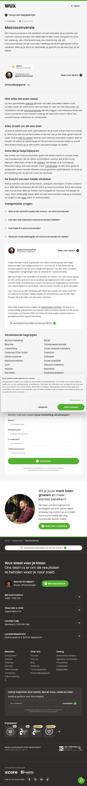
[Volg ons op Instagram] (35, 779)
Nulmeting (49, 368)
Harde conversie (13, 356)
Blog (32, 662)
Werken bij (35, 666)
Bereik (47, 340)
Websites (9, 659)
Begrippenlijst (17, 541)
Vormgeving (10, 673)
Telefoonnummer (16, 449)
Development (11, 656)
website (29, 103)
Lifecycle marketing (54, 364)
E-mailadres (14, 439)
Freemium (49, 352)
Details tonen (75, 400)
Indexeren (49, 356)
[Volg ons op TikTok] (47, 779)
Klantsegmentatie (14, 360)
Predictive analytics (54, 372)
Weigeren (42, 407)
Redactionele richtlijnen (66, 656)
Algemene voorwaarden (66, 659)
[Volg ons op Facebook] (29, 779)
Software (9, 666)
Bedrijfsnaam (14, 430)
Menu (77, 5)
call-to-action (25, 137)
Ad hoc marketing (14, 340)
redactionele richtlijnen (51, 307)
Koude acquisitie (52, 360)
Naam (11, 420)
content (41, 162)
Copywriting (11, 348)
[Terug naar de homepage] (10, 6)
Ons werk (34, 656)
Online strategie (11, 669)
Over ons (34, 659)
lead (24, 197)
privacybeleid (53, 470)
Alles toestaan (71, 407)
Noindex (9, 368)
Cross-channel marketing (57, 348)
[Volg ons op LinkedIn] (41, 779)
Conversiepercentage (55, 344)
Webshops (9, 662)
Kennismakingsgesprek (40, 673)
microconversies (32, 110)
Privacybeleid (62, 662)
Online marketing (12, 676)
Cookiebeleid (62, 666)
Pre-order (10, 372)
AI (5, 680)
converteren (51, 166)
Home (7, 541)
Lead (7, 364)
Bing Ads (9, 344)
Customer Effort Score (16, 352)
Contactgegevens (38, 669)
